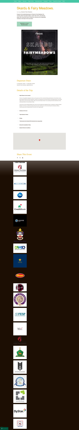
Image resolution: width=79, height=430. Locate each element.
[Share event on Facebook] (17, 157)
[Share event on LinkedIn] (22, 157)
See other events (24, 24)
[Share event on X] (20, 157)
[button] (39, 95)
